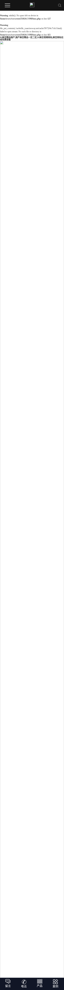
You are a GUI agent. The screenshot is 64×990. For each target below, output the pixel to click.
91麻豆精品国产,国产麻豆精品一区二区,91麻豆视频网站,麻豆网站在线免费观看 (31, 38)
